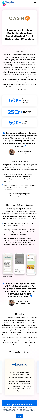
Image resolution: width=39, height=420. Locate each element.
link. (16, 412)
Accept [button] (19, 416)
